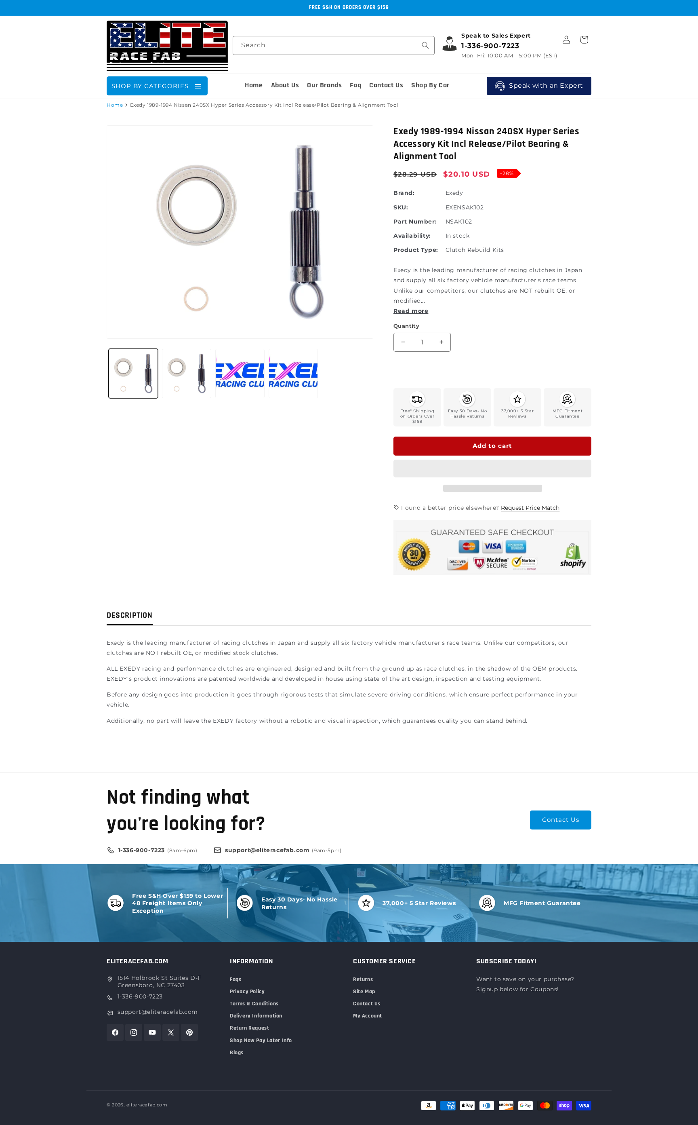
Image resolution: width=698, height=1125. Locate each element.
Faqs (235, 979)
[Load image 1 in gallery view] (133, 373)
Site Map (364, 991)
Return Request (249, 1028)
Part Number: (415, 221)
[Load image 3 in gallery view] (240, 373)
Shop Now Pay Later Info (261, 1040)
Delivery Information (256, 1015)
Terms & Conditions (254, 1003)
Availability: (412, 235)
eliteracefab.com (147, 1105)
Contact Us (560, 819)
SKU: (400, 207)
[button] (492, 469)
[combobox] (333, 45)
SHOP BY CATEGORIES (150, 86)
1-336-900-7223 (140, 996)
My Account (367, 1015)
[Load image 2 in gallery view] (186, 373)
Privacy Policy (247, 991)
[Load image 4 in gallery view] (293, 373)
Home (115, 105)
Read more (410, 310)
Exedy (454, 192)
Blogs (237, 1052)
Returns (363, 979)
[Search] (425, 45)
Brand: (404, 192)
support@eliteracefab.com (158, 1011)
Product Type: (415, 249)
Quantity (406, 326)
